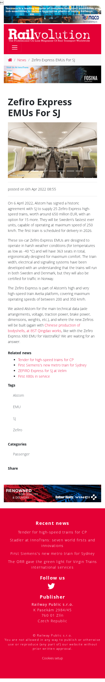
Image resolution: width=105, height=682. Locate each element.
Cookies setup (52, 658)
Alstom (18, 395)
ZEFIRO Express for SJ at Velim (42, 370)
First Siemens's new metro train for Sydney (52, 365)
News (21, 59)
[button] (14, 150)
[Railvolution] (52, 34)
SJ (14, 418)
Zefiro (17, 429)
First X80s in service (34, 376)
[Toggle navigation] (14, 47)
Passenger (21, 454)
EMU (17, 406)
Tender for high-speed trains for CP (46, 359)
